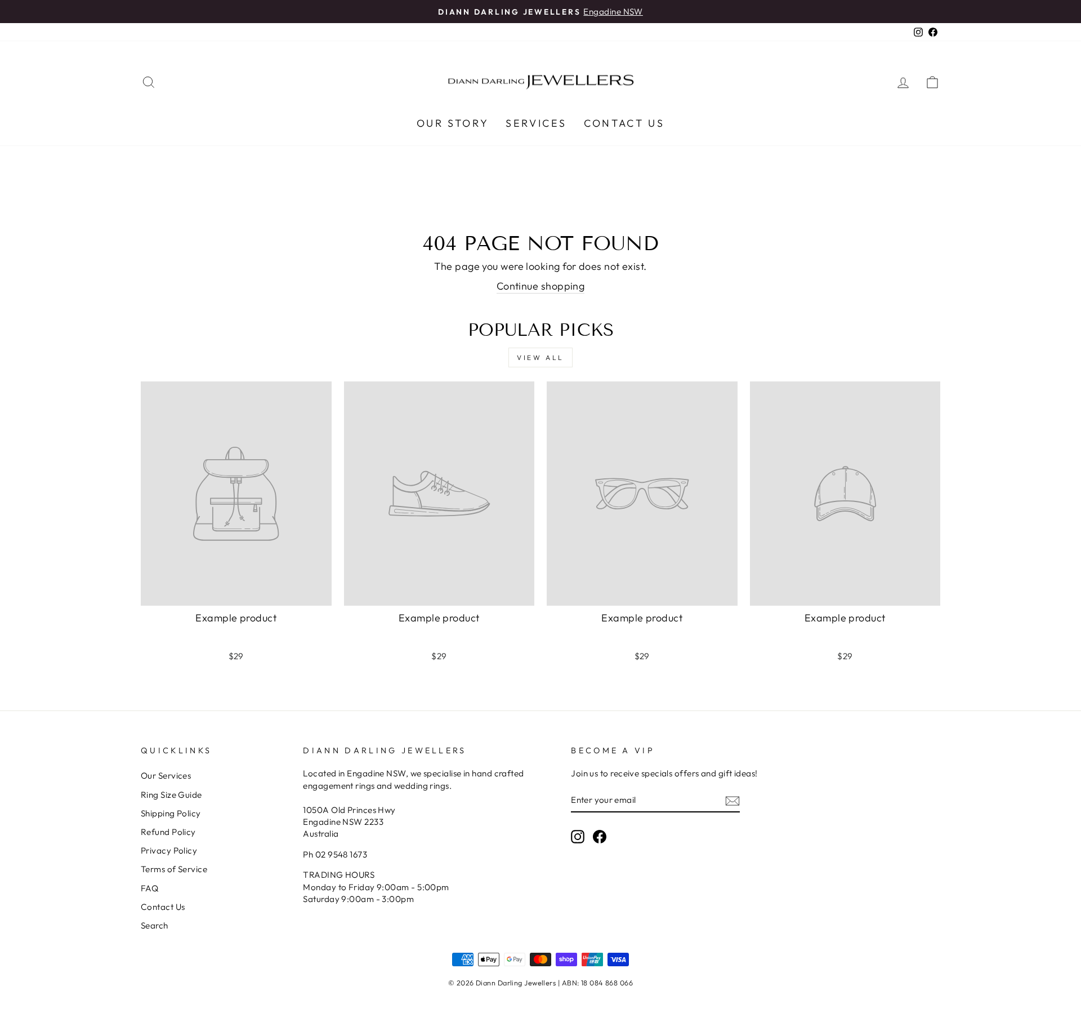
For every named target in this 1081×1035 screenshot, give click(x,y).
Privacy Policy (169, 850)
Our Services (166, 775)
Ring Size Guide (171, 794)
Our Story (453, 123)
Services (536, 123)
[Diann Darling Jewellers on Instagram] (577, 836)
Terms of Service (174, 869)
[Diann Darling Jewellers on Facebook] (599, 836)
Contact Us (624, 123)
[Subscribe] (732, 800)
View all (540, 357)
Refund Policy (168, 832)
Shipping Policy (171, 813)
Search (154, 925)
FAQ (149, 888)
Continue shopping (541, 285)
